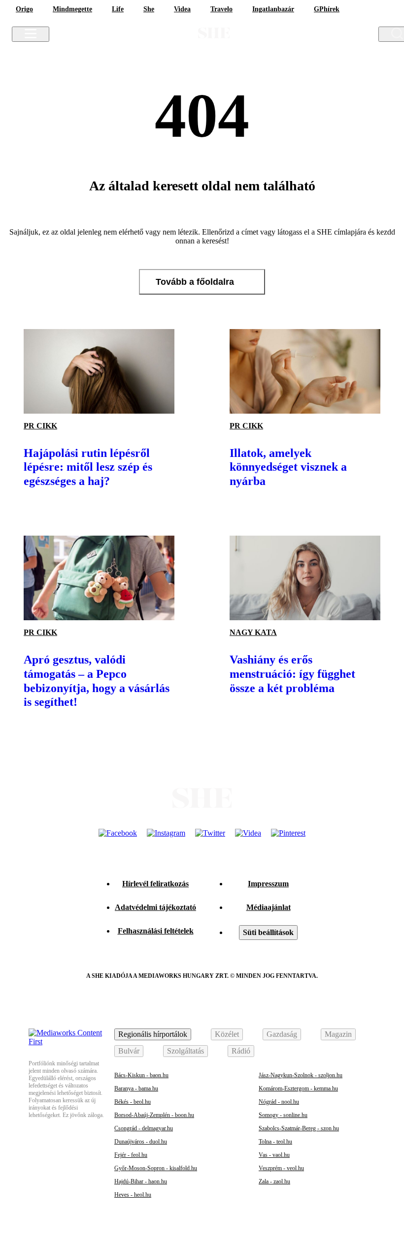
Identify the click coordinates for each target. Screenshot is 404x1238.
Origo (24, 9)
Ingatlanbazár (273, 9)
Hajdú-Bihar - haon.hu (140, 1181)
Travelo (221, 9)
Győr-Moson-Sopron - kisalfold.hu (155, 1168)
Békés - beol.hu (132, 1101)
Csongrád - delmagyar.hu (143, 1128)
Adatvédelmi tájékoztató (155, 907)
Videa (182, 9)
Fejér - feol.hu (130, 1154)
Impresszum (268, 883)
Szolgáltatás (185, 1051)
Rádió (241, 1051)
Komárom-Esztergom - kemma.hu (298, 1088)
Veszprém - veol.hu (281, 1168)
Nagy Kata (253, 632)
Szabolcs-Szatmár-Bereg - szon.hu (299, 1128)
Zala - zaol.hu (274, 1181)
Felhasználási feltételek (156, 931)
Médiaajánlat (268, 907)
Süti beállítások (268, 932)
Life (118, 9)
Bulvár (128, 1051)
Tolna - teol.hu (275, 1141)
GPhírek (326, 9)
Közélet (227, 1034)
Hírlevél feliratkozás (155, 883)
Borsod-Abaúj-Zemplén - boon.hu (154, 1115)
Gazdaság (282, 1034)
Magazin (338, 1034)
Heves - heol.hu (132, 1194)
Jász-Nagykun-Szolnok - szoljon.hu (300, 1075)
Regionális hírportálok (152, 1034)
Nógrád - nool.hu (279, 1101)
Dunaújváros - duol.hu (140, 1141)
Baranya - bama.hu (136, 1088)
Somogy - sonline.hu (283, 1115)
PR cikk (40, 426)
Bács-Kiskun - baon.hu (141, 1075)
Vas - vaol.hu (274, 1154)
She (148, 9)
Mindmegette (72, 9)
